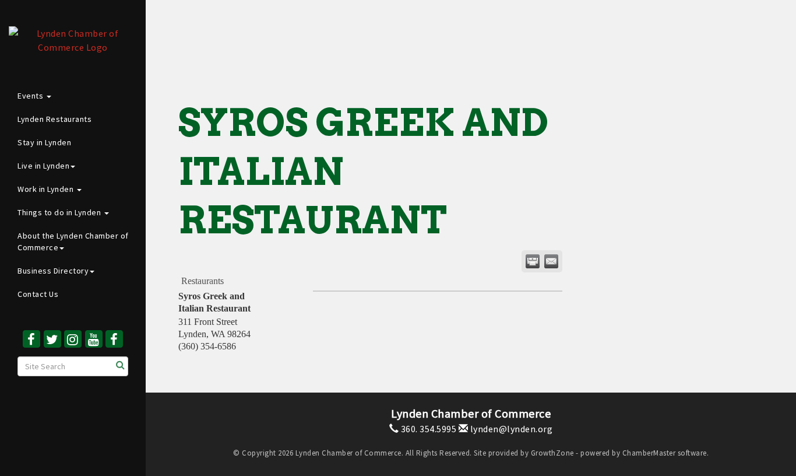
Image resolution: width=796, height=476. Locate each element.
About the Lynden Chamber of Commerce (73, 241)
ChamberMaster (649, 453)
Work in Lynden (46, 189)
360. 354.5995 (427, 429)
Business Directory (53, 270)
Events (31, 95)
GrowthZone (552, 453)
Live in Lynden (43, 165)
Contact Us (37, 294)
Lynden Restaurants (54, 119)
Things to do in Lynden (60, 212)
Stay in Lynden (44, 142)
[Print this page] (533, 261)
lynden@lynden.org (510, 429)
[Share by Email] (551, 261)
